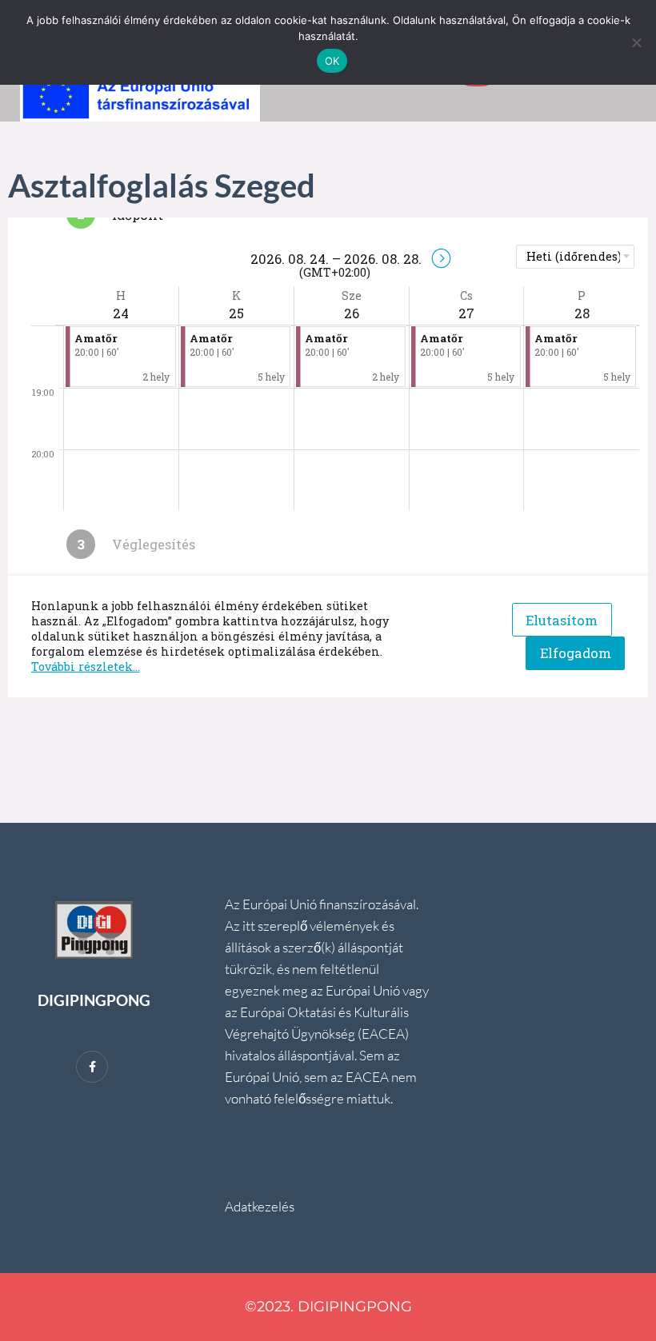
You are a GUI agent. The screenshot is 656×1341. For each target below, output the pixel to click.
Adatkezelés (259, 1206)
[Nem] (636, 42)
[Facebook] (92, 1067)
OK (332, 60)
